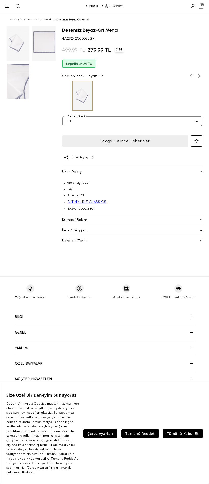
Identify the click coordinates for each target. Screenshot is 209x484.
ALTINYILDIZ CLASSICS (86, 202)
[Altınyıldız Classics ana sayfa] (104, 6)
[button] (196, 141)
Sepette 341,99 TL (79, 63)
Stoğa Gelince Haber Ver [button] (125, 141)
